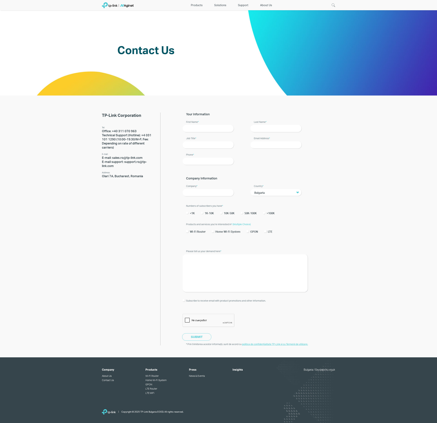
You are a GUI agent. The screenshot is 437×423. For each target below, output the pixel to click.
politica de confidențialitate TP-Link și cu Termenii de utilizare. (275, 344)
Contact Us (108, 380)
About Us (107, 375)
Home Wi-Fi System (156, 380)
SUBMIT (197, 337)
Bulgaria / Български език (319, 369)
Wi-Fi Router (152, 375)
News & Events (197, 375)
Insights (237, 369)
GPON (148, 384)
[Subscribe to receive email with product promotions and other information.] (255, 298)
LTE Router (151, 388)
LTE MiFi (149, 392)
